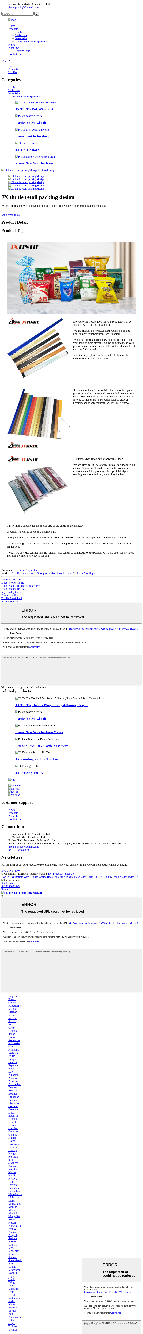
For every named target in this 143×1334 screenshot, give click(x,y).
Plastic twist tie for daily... (33, 136)
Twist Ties (21, 35)
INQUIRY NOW (11, 870)
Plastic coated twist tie (30, 123)
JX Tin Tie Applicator (25, 570)
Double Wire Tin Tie (12, 582)
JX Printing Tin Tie (29, 773)
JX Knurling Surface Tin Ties (36, 759)
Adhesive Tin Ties (11, 579)
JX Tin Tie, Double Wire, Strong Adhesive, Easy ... (51, 705)
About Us (13, 47)
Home (11, 25)
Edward (5, 889)
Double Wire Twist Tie (125, 876)
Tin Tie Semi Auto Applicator (31, 41)
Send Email (7, 883)
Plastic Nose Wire (76, 876)
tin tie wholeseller (11, 601)
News (11, 44)
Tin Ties (19, 32)
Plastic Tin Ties (9, 595)
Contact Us (14, 54)
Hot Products (55, 873)
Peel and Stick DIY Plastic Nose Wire (41, 746)
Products (13, 28)
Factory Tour (22, 50)
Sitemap (69, 873)
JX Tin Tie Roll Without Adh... (37, 109)
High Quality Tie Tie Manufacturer (20, 585)
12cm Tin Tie (94, 876)
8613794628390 (10, 886)
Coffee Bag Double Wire (15, 876)
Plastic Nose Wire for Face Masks (39, 732)
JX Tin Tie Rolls (27, 150)
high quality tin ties (11, 592)
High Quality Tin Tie (12, 588)
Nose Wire (21, 38)
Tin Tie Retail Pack (11, 598)
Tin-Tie (107, 876)
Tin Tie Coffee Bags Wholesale (47, 876)
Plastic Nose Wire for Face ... (35, 163)
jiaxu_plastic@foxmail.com (23, 7)
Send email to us (10, 214)
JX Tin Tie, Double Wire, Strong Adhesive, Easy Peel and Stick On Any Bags (52, 573)
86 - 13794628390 (18, 849)
